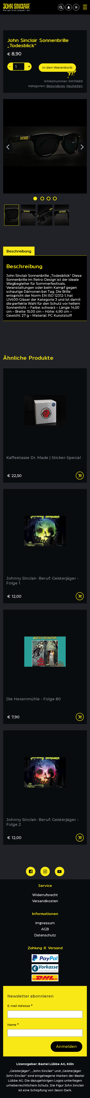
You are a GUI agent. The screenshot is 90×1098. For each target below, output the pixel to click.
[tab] (19, 251)
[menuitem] (68, 7)
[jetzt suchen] (61, 7)
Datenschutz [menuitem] (45, 935)
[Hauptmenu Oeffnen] (85, 7)
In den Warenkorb (57, 67)
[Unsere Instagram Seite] (45, 871)
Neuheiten (74, 86)
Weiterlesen (80, 476)
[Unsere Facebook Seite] (30, 871)
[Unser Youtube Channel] (59, 871)
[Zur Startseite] (16, 7)
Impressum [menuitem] (45, 923)
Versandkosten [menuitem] (45, 901)
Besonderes (55, 86)
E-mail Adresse (19, 1006)
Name (13, 1025)
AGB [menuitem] (45, 929)
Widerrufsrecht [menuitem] (45, 895)
